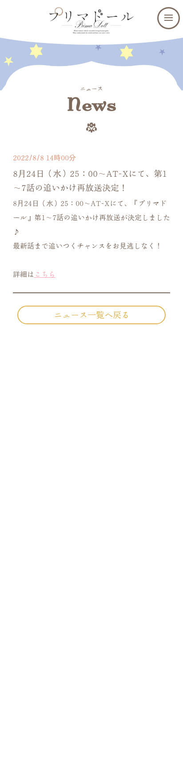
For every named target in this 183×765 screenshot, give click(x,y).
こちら (45, 274)
